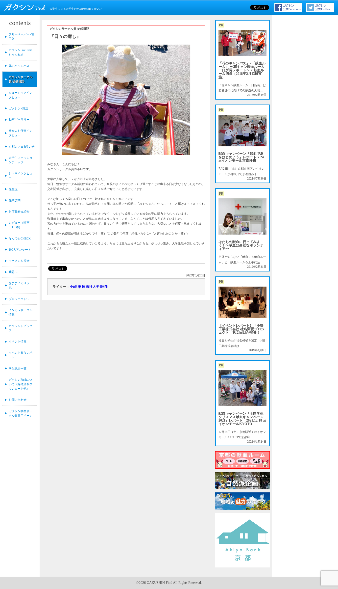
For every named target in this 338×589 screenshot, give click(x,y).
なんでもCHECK (20, 238)
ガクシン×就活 (18, 108)
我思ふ (13, 272)
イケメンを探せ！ (20, 261)
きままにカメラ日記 (20, 285)
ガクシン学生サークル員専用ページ (20, 413)
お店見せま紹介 (19, 211)
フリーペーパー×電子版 (21, 37)
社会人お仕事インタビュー (20, 133)
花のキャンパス (19, 66)
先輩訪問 (15, 200)
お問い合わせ (17, 400)
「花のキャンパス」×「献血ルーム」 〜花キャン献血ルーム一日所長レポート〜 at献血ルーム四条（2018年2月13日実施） (242, 70)
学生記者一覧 (17, 368)
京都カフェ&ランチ (22, 146)
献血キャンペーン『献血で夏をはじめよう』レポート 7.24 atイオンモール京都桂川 (241, 157)
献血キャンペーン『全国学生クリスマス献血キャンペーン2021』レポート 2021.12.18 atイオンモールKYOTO (242, 419)
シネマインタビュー (20, 176)
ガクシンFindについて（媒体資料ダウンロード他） (20, 384)
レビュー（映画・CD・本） (20, 225)
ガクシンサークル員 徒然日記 (20, 79)
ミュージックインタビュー (20, 95)
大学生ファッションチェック (20, 160)
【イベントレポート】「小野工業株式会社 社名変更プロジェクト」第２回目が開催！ (241, 329)
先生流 (13, 189)
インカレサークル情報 (20, 312)
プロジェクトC (18, 299)
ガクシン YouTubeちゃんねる (20, 52)
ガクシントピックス (20, 328)
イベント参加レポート (20, 355)
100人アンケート (20, 249)
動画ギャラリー (19, 119)
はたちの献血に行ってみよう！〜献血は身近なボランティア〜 (241, 245)
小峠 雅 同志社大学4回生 (89, 287)
